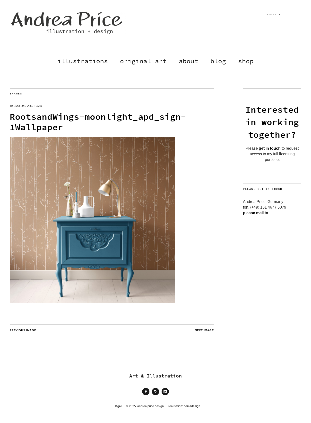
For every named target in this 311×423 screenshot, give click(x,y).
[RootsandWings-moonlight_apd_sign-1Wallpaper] (92, 301)
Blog (218, 61)
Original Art (143, 61)
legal (118, 406)
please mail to (255, 213)
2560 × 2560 (34, 105)
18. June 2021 (18, 105)
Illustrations (82, 61)
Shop (246, 61)
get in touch (270, 148)
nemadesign (192, 406)
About (188, 61)
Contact (274, 14)
